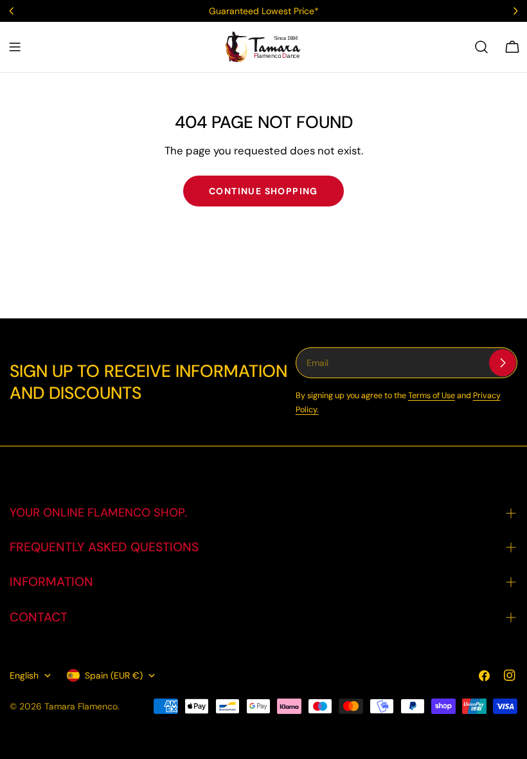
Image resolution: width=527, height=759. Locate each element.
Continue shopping (263, 191)
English (24, 675)
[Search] (481, 47)
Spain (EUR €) (114, 675)
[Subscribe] (502, 362)
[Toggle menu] (15, 47)
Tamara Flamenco (81, 706)
